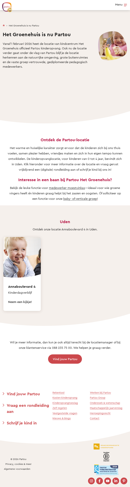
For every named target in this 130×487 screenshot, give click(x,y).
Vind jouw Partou (65, 359)
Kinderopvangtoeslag (65, 402)
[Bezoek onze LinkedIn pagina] (115, 481)
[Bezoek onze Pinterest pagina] (124, 481)
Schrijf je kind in (22, 422)
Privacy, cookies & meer (18, 463)
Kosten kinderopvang (64, 397)
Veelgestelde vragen (64, 413)
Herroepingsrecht (100, 413)
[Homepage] (4, 25)
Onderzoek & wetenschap (105, 402)
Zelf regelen (59, 408)
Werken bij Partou (100, 392)
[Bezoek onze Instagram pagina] (91, 481)
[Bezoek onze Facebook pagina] (99, 481)
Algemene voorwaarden (17, 468)
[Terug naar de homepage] (5, 5)
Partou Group (97, 397)
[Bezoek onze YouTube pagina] (107, 481)
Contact (94, 418)
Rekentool (58, 392)
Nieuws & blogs (61, 418)
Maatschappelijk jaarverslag (106, 408)
